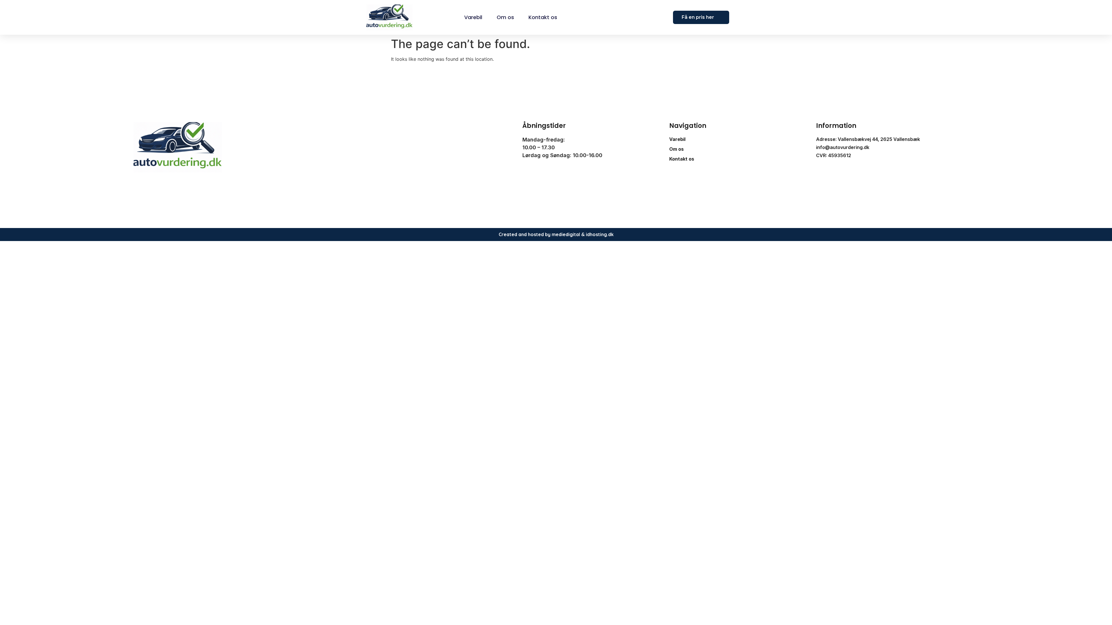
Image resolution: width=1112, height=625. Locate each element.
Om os (505, 17)
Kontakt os (542, 17)
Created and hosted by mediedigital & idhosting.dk (556, 234)
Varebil (473, 17)
